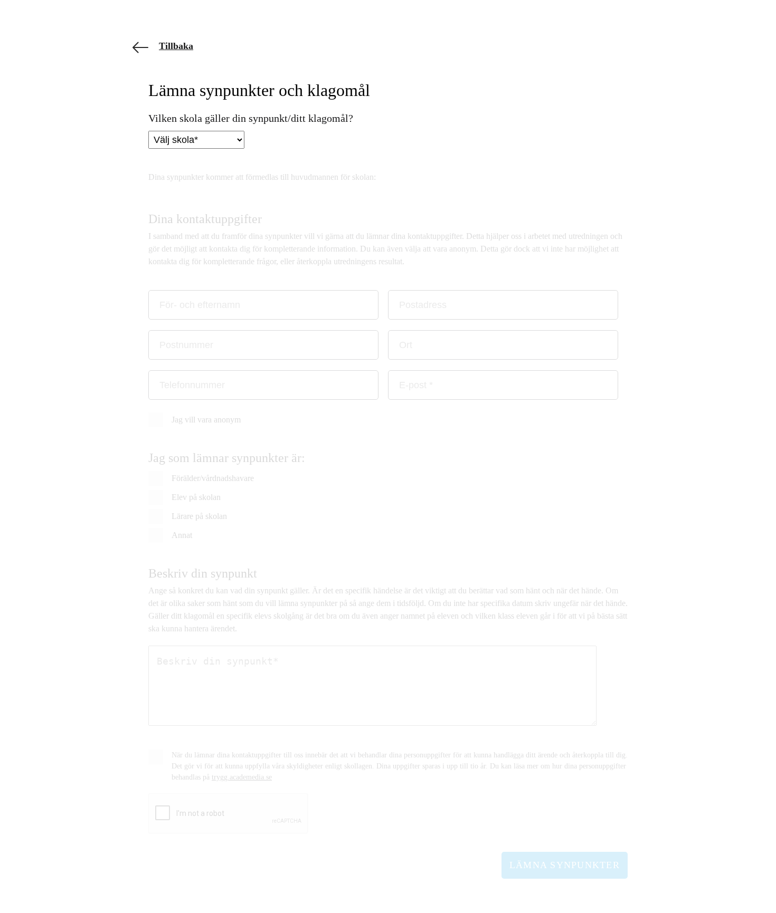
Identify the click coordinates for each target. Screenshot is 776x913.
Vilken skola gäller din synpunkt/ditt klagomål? (250, 118)
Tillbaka (176, 46)
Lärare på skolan (199, 516)
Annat (182, 535)
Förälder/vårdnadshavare (213, 478)
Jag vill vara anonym (206, 420)
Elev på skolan (196, 497)
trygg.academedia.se (242, 777)
